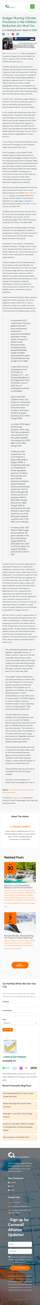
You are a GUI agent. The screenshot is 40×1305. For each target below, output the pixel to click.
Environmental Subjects (16, 893)
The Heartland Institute (17, 790)
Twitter (12, 1186)
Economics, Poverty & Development (20, 943)
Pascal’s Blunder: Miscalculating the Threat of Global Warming (19, 936)
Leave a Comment (10, 890)
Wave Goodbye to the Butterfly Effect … (17, 1137)
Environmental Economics (12, 945)
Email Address (7, 1010)
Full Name (5, 1002)
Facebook (12, 1182)
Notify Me (8, 1030)
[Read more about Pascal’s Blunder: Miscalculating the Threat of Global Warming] (20, 922)
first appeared (15, 798)
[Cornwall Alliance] (10, 6)
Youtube (12, 1190)
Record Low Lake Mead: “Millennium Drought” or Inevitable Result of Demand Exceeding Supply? (19, 1127)
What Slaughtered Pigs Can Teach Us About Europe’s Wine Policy (18, 1095)
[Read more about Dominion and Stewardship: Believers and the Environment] (20, 872)
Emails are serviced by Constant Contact (20, 1290)
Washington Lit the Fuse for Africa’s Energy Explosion (17, 1115)
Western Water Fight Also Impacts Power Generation (17, 1105)
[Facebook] (3, 34)
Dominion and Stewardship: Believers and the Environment (18, 886)
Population (23, 895)
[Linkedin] (18, 34)
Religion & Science (15, 897)
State (4, 1019)
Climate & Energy (23, 890)
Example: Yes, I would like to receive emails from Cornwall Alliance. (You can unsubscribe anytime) (20, 1259)
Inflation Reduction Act (13, 53)
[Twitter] (8, 34)
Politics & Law (14, 895)
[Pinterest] (13, 34)
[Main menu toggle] (32, 6)
